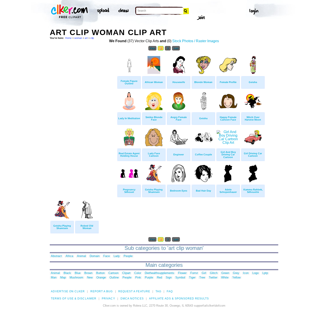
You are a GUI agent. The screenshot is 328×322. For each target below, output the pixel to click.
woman (78, 38)
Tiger (192, 277)
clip (92, 38)
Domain (95, 256)
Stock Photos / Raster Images (195, 41)
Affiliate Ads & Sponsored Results (179, 298)
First (152, 48)
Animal (81, 256)
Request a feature (134, 291)
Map (63, 277)
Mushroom (76, 277)
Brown (88, 273)
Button (100, 273)
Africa (69, 256)
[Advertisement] (83, 120)
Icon (246, 273)
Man (53, 277)
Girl (204, 273)
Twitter (213, 277)
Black (67, 273)
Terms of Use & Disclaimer (73, 298)
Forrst (194, 273)
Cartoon (113, 273)
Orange (101, 277)
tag (158, 291)
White (224, 277)
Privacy (108, 298)
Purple (149, 277)
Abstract (56, 256)
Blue (78, 273)
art (86, 38)
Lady (117, 256)
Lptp (265, 273)
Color (137, 273)
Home (68, 38)
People (128, 256)
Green (225, 273)
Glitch (214, 273)
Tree (202, 277)
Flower (182, 273)
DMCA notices (132, 298)
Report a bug (101, 291)
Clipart (126, 273)
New (90, 277)
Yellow (236, 277)
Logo (255, 273)
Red (159, 277)
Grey (236, 273)
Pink (138, 277)
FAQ (169, 291)
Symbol (180, 277)
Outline (114, 277)
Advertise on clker (68, 291)
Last (176, 48)
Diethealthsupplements (159, 273)
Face (106, 256)
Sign (169, 277)
